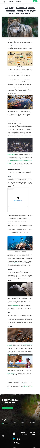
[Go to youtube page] (30, 434)
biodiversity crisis (10, 383)
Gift (13, 426)
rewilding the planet (20, 380)
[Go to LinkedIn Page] (34, 434)
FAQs (22, 425)
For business (14, 425)
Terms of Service (32, 422)
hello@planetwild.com (24, 434)
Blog (22, 426)
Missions (11, 1)
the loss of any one (12, 43)
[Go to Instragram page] (32, 434)
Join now (35, 1)
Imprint (31, 421)
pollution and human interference (13, 262)
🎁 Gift (27, 1)
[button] (19, 1)
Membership (14, 422)
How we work (23, 421)
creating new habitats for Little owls (14, 371)
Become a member (7, 407)
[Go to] (4, 423)
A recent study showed (15, 305)
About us (22, 422)
